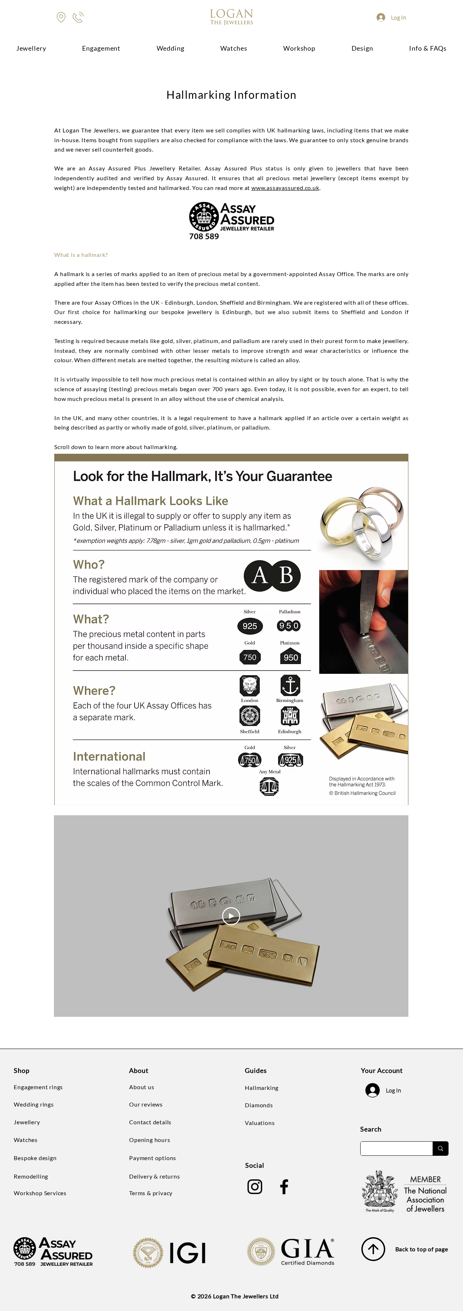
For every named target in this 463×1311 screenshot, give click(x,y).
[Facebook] (284, 1187)
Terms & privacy (151, 1192)
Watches (26, 1139)
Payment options (152, 1157)
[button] (362, 48)
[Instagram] (255, 1187)
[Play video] (231, 916)
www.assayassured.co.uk (285, 187)
